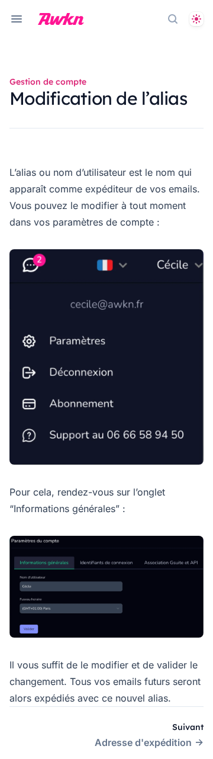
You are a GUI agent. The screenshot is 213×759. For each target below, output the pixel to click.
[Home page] (61, 19)
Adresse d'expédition (143, 742)
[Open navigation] (16, 19)
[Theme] (196, 19)
